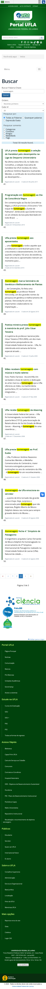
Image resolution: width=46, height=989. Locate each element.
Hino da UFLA (9, 902)
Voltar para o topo (37, 639)
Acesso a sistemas (11, 693)
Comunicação (9, 663)
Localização (9, 896)
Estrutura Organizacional (13, 884)
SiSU (6, 712)
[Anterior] (8, 576)
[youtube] (41, 42)
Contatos (10, 131)
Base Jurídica (9, 890)
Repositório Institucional (13, 814)
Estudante (8, 835)
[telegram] (38, 42)
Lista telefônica (23, 965)
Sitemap (35, 6)
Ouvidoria (8, 790)
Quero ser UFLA (10, 847)
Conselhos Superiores (12, 872)
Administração (10, 878)
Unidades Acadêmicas (12, 681)
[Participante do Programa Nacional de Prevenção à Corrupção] (8, 623)
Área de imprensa (30, 47)
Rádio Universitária (11, 808)
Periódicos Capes (11, 802)
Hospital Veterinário (12, 778)
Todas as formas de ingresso (15, 735)
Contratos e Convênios (13, 772)
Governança (9, 687)
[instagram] (25, 42)
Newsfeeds (11, 135)
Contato (18, 47)
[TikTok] (34, 42)
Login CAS (8, 938)
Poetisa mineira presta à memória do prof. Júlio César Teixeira (23, 328)
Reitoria (7, 669)
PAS (6, 724)
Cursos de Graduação (12, 706)
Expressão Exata (13, 120)
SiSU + (7, 718)
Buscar (6, 95)
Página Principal (10, 651)
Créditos (8, 932)
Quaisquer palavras (33, 117)
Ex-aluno (8, 859)
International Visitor (12, 853)
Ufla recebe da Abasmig (23, 410)
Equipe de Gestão (24, 45)
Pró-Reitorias (9, 675)
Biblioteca (8, 749)
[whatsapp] (28, 42)
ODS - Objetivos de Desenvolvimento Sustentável (22, 784)
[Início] (3, 576)
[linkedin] (31, 42)
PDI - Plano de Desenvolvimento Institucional (20, 796)
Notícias (7, 657)
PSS (6, 730)
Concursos (8, 766)
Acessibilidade (13, 6)
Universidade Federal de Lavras (23, 986)
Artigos (9, 133)
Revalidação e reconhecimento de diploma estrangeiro (19, 821)
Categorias (10, 129)
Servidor (8, 841)
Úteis (6, 927)
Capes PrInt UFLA (11, 755)
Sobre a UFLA (11, 45)
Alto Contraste (25, 6)
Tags (8, 138)
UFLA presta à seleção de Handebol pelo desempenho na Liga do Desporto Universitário (22, 154)
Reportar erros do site (12, 921)
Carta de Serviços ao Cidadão (15, 760)
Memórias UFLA (10, 907)
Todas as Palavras (14, 117)
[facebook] (22, 42)
